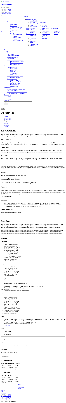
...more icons (7, 325)
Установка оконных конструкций (45, 27)
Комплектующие (31, 34)
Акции (56, 31)
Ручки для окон (34, 44)
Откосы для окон (15, 80)
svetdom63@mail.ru (6, 13)
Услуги (9, 21)
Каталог (20, 385)
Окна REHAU (33, 21)
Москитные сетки (15, 83)
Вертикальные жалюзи (17, 38)
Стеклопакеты (34, 45)
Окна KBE (32, 22)
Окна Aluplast (33, 26)
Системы (26, 16)
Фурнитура (33, 25)
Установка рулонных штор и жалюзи (46, 34)
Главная (6, 116)
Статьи (56, 34)
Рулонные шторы (18, 40)
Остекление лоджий (15, 29)
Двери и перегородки (45, 30)
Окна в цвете (13, 30)
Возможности (7, 119)
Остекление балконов (16, 27)
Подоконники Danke (16, 81)
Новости (56, 32)
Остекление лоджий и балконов (45, 38)
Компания (3, 31)
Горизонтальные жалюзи (17, 61)
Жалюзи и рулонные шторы (15, 60)
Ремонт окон (13, 26)
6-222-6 (6, 10)
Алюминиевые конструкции (30, 28)
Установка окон (14, 24)
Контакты (62, 31)
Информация (55, 28)
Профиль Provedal (32, 31)
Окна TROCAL (34, 23)
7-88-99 (6, 9)
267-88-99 (6, 12)
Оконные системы (31, 19)
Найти (6, 104)
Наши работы (43, 22)
